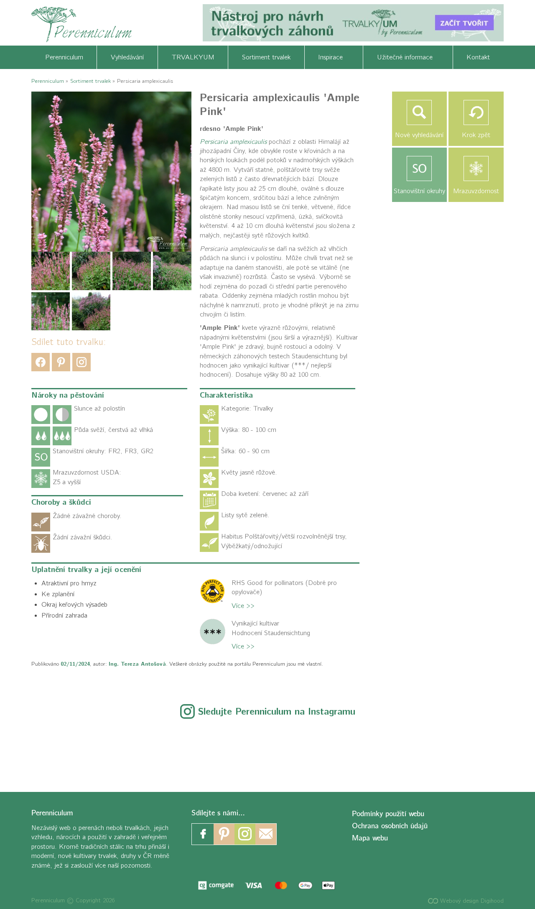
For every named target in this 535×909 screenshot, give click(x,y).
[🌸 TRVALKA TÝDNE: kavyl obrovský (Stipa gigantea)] (341, 750)
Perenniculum (64, 57)
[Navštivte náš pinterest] (224, 834)
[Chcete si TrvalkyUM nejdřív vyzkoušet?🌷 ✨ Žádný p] (47, 750)
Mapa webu (370, 838)
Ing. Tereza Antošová (137, 664)
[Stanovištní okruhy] (419, 168)
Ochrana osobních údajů (390, 826)
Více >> (243, 606)
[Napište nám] (265, 834)
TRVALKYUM (193, 57)
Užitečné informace (408, 57)
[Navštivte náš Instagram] (244, 834)
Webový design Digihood (471, 900)
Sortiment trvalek (266, 57)
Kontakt (478, 57)
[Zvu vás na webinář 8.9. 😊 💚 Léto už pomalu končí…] (120, 750)
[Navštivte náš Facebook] (203, 834)
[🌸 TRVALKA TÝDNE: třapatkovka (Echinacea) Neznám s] (487, 750)
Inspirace (333, 57)
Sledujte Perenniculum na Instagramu (276, 711)
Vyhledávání (127, 57)
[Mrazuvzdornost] (476, 168)
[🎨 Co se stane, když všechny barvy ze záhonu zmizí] (414, 750)
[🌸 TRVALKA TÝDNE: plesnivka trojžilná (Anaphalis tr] (194, 750)
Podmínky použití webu (388, 813)
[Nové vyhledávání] (419, 112)
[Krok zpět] (476, 112)
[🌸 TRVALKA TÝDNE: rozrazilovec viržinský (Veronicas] (267, 750)
